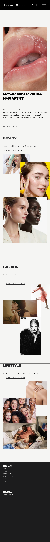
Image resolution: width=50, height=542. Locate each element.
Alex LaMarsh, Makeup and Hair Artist (20, 5)
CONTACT (7, 481)
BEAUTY (6, 471)
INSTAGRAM (8, 495)
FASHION (7, 474)
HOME (5, 469)
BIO (4, 479)
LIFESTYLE (8, 476)
